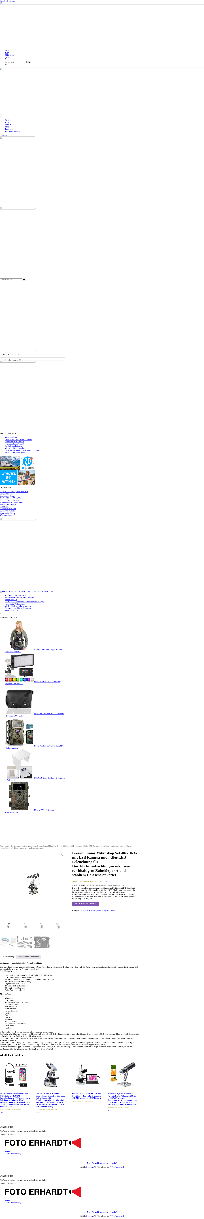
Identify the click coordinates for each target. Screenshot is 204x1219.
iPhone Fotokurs (11, 437)
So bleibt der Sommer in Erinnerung (18, 440)
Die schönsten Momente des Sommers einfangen (23, 450)
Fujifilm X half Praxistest (9, 500)
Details (106, 881)
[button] (62, 855)
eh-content (89, 1167)
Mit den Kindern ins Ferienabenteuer (18, 606)
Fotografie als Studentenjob (15, 452)
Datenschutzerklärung (13, 131)
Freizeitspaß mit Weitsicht (14, 444)
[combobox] (32, 359)
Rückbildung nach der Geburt (16, 595)
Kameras (7, 846)
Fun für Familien (11, 600)
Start (7, 50)
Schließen (3, 135)
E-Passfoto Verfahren (8, 509)
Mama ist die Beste (12, 610)
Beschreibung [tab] (8, 957)
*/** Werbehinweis (117, 1167)
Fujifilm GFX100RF (7, 511)
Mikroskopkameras (30, 846)
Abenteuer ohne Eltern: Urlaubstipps (18, 608)
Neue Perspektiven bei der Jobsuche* (102, 1163)
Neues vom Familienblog (45, 591)
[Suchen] (29, 62)
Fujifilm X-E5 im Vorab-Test (10, 498)
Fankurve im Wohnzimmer (15, 604)
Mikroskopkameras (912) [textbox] (32, 360)
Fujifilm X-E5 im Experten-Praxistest (14, 492)
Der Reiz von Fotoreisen (14, 446)
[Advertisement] (17, 316)
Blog (7, 53)
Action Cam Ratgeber (8, 504)
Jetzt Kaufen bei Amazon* (85, 903)
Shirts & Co (9, 55)
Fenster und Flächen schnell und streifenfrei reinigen (24, 602)
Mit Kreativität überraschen (15, 448)
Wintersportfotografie (8, 515)
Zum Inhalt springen (7, 1)
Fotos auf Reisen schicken (14, 442)
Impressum (9, 129)
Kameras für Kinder (7, 513)
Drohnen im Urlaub (7, 496)
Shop (7, 57)
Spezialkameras (16, 846)
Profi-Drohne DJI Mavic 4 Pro (11, 502)
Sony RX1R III (6, 494)
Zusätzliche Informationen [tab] (28, 957)
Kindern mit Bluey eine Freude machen (19, 598)
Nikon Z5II (4, 507)
